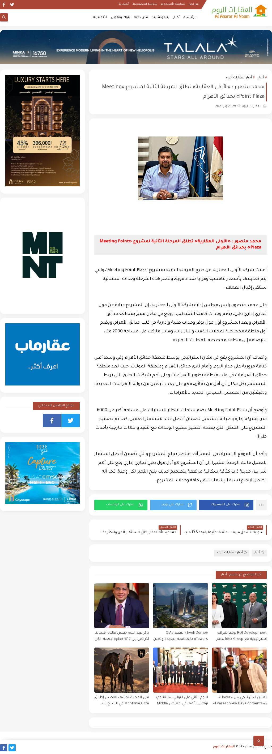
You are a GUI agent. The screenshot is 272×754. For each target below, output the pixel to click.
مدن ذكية (141, 17)
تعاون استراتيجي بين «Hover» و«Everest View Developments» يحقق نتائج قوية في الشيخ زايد (240, 701)
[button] (226, 505)
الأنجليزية (100, 17)
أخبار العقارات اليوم (239, 78)
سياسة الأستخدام (173, 4)
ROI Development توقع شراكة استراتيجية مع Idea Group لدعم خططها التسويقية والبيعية (241, 636)
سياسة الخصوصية (145, 4)
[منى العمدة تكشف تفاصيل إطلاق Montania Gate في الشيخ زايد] (121, 670)
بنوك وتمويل (120, 17)
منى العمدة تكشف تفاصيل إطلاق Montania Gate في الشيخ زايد (121, 701)
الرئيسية (190, 17)
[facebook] (3, 4)
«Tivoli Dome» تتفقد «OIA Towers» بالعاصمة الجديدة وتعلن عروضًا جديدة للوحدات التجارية (180, 636)
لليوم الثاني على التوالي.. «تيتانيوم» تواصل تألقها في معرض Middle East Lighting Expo (181, 701)
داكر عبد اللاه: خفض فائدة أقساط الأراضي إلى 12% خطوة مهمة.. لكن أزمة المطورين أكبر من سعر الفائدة (122, 636)
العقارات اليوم (224, 747)
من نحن (194, 4)
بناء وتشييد (160, 17)
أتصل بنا (123, 4)
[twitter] (12, 4)
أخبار (176, 17)
